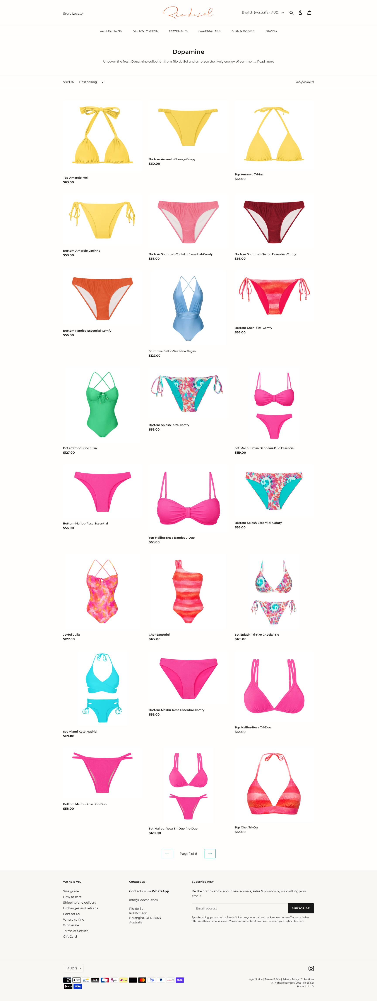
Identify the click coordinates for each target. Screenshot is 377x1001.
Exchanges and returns (80, 908)
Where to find (73, 919)
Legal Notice (255, 979)
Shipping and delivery (79, 902)
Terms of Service (75, 931)
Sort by (68, 82)
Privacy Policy (291, 979)
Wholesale (71, 925)
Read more (265, 61)
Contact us (71, 914)
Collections (307, 979)
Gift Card (70, 936)
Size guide (71, 891)
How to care (72, 897)
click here (298, 921)
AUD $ (72, 968)
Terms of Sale (273, 979)
